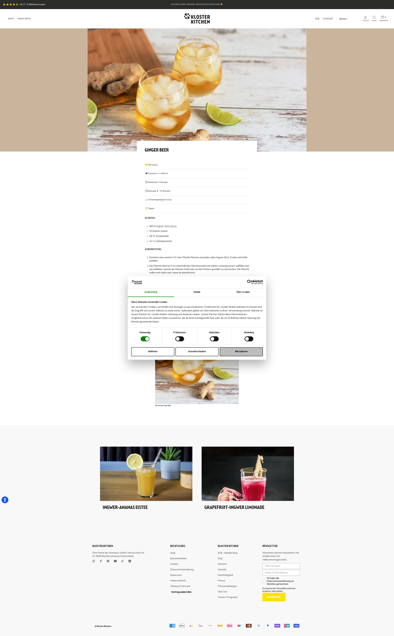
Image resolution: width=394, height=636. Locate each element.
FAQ (220, 558)
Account (366, 21)
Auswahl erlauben (197, 351)
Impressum (176, 575)
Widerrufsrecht (178, 581)
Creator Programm (228, 597)
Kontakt (222, 569)
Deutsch (342, 19)
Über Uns (222, 592)
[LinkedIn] (130, 560)
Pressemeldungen (227, 586)
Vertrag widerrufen (181, 592)
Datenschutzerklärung (182, 569)
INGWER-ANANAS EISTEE (125, 507)
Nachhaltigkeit (225, 575)
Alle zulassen (241, 351)
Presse (221, 581)
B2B (317, 19)
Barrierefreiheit (178, 558)
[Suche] (374, 17)
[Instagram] (93, 560)
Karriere (222, 564)
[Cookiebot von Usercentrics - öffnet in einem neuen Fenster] (249, 282)
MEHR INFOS (24, 19)
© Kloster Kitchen (103, 626)
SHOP (11, 19)
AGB (172, 553)
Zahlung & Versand (180, 586)
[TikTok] (122, 560)
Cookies (174, 564)
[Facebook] (101, 560)
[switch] (179, 338)
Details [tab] (197, 292)
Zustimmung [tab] (151, 292)
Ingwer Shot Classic (167, 226)
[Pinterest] (108, 560)
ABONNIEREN (273, 597)
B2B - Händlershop (228, 553)
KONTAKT (328, 19)
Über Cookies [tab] (243, 292)
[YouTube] (115, 560)
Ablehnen (152, 351)
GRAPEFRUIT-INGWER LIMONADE (234, 507)
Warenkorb (384, 21)
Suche (374, 21)
